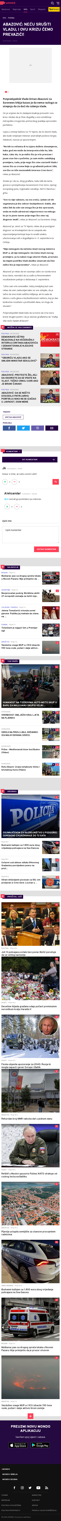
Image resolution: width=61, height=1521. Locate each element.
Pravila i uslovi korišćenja (44, 1510)
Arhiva (35, 1505)
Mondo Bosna (9, 1479)
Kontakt (36, 1500)
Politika (11, 18)
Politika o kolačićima (11, 1505)
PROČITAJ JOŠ (14, 897)
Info (4, 18)
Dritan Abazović (13, 417)
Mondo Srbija (10, 1474)
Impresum (5, 1500)
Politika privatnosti (10, 1510)
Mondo (6, 1469)
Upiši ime (7, 521)
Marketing (36, 1495)
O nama (4, 1495)
